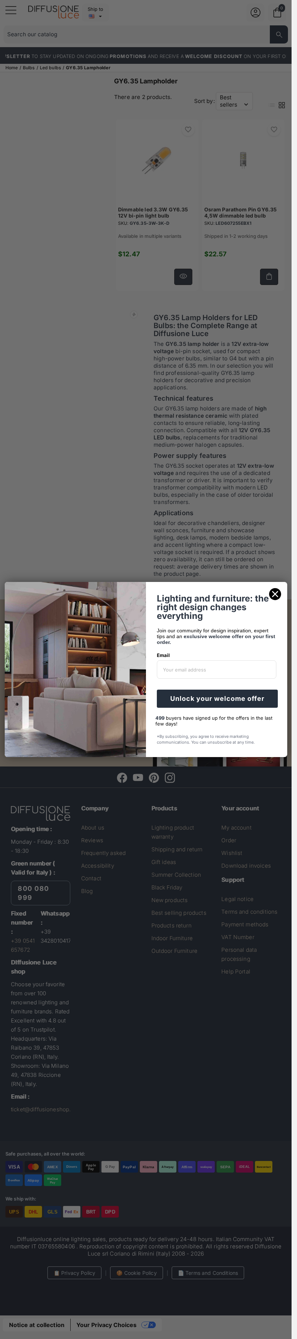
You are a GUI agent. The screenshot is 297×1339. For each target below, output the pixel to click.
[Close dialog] (275, 594)
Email (163, 655)
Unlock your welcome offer (217, 698)
